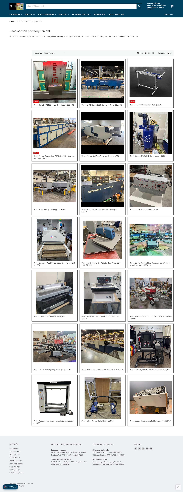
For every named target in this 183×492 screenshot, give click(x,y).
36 (149, 53)
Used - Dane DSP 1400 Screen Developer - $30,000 (53, 105)
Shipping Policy (15, 451)
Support (63, 14)
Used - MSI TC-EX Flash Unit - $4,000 (144, 210)
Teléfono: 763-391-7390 (60, 455)
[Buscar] (139, 6)
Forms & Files (14, 470)
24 (146, 53)
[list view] (171, 53)
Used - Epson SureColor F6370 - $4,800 (49, 316)
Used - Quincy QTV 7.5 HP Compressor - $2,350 (148, 156)
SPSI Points (99, 14)
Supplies (29, 14)
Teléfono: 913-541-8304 (102, 455)
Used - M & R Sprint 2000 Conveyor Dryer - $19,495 (101, 105)
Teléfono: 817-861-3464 (102, 464)
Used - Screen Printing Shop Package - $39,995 (52, 370)
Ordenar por (37, 53)
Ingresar (168, 14)
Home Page (13, 448)
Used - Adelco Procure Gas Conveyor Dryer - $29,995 (102, 370)
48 (153, 53)
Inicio (11, 21)
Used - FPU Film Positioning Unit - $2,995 (146, 105)
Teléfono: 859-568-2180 (60, 464)
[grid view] (168, 53)
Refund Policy (14, 454)
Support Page (14, 467)
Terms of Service (15, 461)
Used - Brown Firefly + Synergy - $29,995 (49, 210)
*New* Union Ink (116, 14)
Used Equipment (46, 14)
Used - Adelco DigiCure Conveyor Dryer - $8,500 (100, 156)
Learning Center (80, 14)
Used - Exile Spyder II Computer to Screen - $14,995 (150, 370)
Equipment (15, 14)
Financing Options (16, 464)
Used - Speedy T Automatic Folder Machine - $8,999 (150, 421)
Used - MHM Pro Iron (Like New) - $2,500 (97, 421)
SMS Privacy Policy (16, 473)
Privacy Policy (14, 458)
